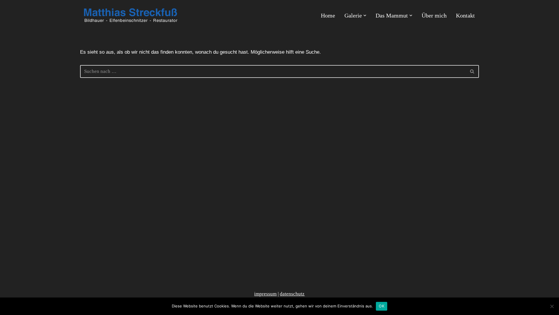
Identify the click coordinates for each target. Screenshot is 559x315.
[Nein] (552, 306)
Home (328, 15)
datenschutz (292, 294)
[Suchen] (472, 71)
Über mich (434, 15)
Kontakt (465, 15)
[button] (364, 15)
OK (381, 306)
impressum (265, 294)
